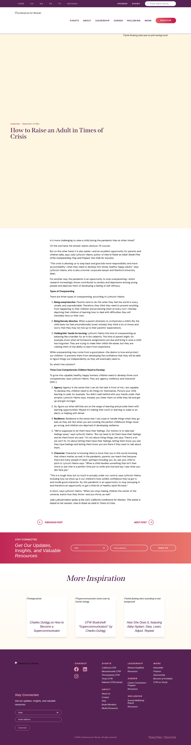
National (74, 4)
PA (52, 4)
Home (21, 3)
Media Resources (110, 708)
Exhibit (136, 3)
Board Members (109, 704)
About (87, 20)
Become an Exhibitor (163, 679)
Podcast (157, 671)
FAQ (104, 701)
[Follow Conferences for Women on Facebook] (76, 669)
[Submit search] (148, 3)
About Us (106, 694)
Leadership (102, 20)
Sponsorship (159, 675)
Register (168, 21)
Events (74, 20)
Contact (105, 697)
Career (118, 20)
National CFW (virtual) (112, 682)
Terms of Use (170, 737)
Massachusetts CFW (111, 671)
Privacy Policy (155, 737)
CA (34, 4)
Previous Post (53, 522)
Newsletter (158, 668)
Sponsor (122, 3)
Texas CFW (107, 679)
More (148, 20)
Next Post (140, 522)
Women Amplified (136, 668)
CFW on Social (160, 682)
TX (61, 4)
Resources (133, 671)
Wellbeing (133, 20)
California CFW (109, 668)
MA (43, 4)
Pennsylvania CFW (111, 675)
